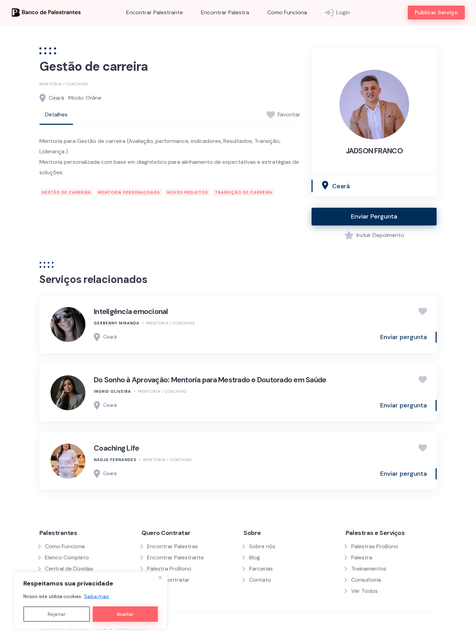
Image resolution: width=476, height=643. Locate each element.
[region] (90, 600)
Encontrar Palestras (172, 546)
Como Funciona (287, 12)
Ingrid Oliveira (112, 391)
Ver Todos (364, 591)
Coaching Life (116, 448)
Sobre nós (262, 546)
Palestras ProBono (374, 546)
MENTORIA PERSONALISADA (129, 192)
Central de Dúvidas (69, 568)
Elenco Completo (67, 557)
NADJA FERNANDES (115, 459)
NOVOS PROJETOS (187, 192)
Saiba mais (96, 596)
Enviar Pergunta (374, 216)
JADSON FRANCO (374, 151)
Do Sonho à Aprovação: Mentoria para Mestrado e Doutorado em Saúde (210, 380)
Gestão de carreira (66, 192)
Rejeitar (57, 614)
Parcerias (261, 568)
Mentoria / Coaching (63, 84)
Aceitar (125, 614)
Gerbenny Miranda (116, 323)
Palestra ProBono (169, 568)
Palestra (361, 557)
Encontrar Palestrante (154, 12)
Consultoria (366, 579)
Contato (260, 579)
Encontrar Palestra (225, 12)
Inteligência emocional (131, 311)
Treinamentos (368, 568)
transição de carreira (243, 192)
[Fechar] (160, 578)
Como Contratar (168, 579)
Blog (254, 557)
